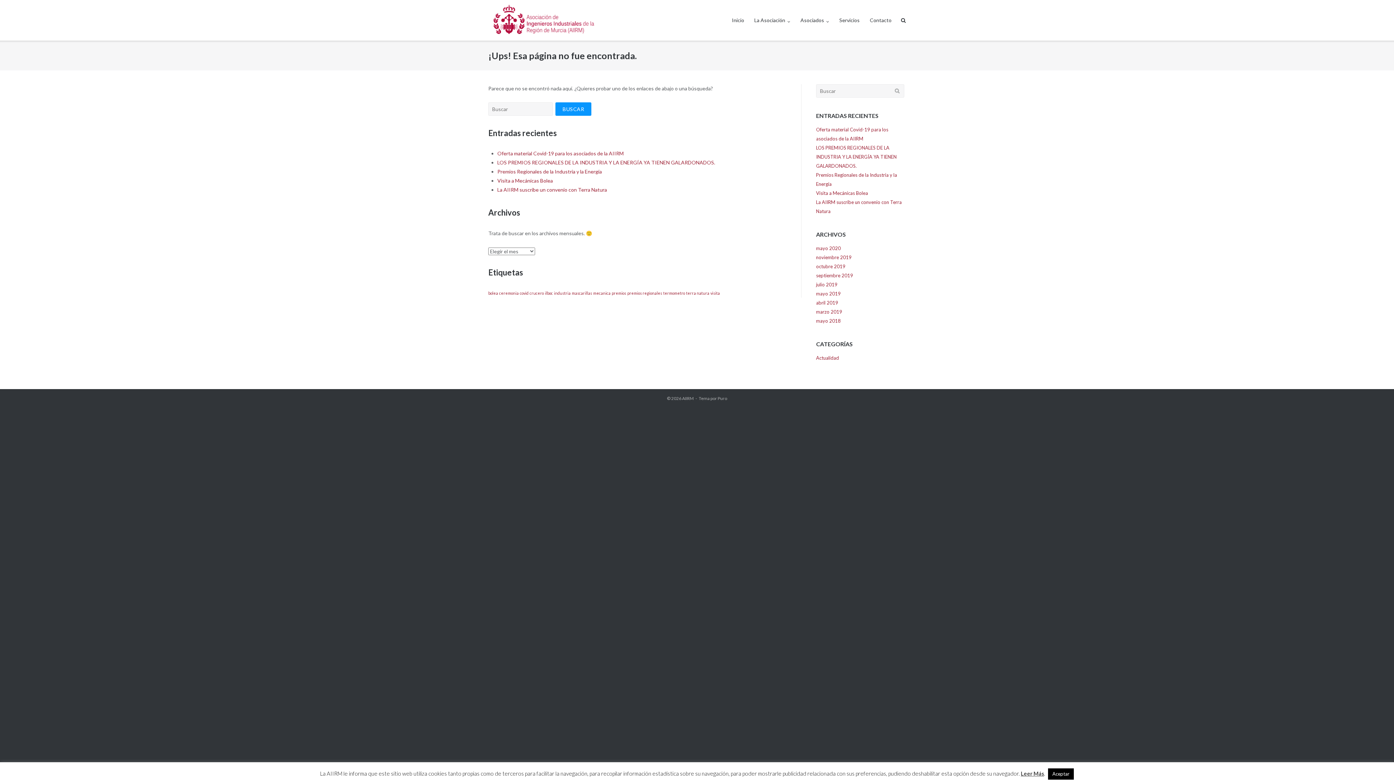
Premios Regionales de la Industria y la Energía (549, 171)
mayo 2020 (828, 248)
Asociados (812, 20)
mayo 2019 (828, 294)
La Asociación (769, 20)
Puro (722, 398)
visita (715, 293)
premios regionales (644, 293)
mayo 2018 (828, 321)
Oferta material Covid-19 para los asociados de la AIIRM (560, 153)
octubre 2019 (830, 266)
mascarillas (582, 293)
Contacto (881, 20)
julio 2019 (826, 284)
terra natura (697, 293)
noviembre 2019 (834, 257)
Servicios (849, 20)
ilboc (549, 293)
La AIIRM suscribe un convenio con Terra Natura (552, 190)
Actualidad (827, 358)
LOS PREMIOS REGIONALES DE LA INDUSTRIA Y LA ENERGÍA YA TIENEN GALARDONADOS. (606, 162)
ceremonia (509, 293)
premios (619, 293)
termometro (674, 293)
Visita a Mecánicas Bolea (525, 180)
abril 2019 (827, 303)
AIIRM (688, 398)
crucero (537, 293)
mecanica (602, 293)
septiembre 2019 (834, 275)
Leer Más (1032, 773)
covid (524, 293)
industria (562, 293)
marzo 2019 (829, 312)
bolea (493, 293)
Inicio (738, 20)
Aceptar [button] (1060, 774)
